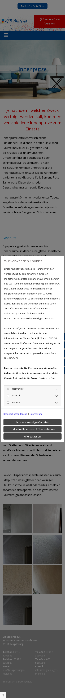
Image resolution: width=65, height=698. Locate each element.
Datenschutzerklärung (15, 413)
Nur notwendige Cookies (32, 422)
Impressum (36, 413)
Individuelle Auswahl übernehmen (33, 429)
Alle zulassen (32, 436)
